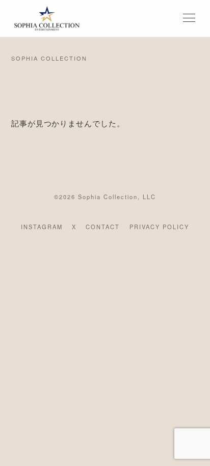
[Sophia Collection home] (47, 18)
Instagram (42, 227)
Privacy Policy (159, 227)
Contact (103, 227)
